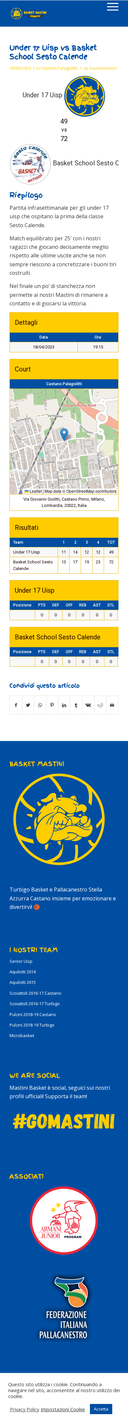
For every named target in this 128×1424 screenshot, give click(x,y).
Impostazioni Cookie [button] (63, 1409)
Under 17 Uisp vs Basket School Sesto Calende (53, 52)
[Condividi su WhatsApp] (40, 705)
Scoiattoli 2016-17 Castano (35, 993)
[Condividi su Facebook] (16, 705)
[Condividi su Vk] (88, 705)
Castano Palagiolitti (59, 68)
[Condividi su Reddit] (100, 705)
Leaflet (35, 491)
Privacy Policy (24, 1409)
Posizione (22, 605)
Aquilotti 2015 (23, 982)
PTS (42, 605)
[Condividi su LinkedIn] (64, 705)
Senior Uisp (21, 961)
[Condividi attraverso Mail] (112, 705)
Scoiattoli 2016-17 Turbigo (35, 1004)
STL (110, 605)
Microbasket (22, 1035)
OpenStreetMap (80, 491)
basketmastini (103, 68)
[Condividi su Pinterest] (52, 705)
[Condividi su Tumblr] (76, 705)
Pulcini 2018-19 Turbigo (32, 1025)
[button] (64, 434)
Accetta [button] (101, 1409)
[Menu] (109, 6)
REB (82, 605)
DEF (55, 605)
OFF (69, 605)
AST (97, 605)
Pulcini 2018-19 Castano (33, 1014)
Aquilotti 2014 (23, 972)
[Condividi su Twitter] (28, 705)
